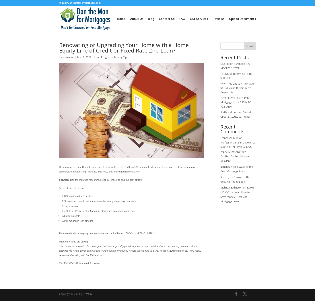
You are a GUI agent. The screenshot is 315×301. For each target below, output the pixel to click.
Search (250, 46)
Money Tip (120, 57)
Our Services (199, 19)
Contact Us (167, 19)
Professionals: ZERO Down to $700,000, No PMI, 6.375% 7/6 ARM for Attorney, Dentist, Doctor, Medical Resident (238, 152)
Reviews (218, 19)
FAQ (182, 19)
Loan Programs (103, 57)
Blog (151, 19)
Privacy (87, 294)
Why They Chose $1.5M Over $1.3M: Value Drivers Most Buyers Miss (237, 88)
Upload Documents (242, 19)
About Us (136, 19)
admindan (68, 57)
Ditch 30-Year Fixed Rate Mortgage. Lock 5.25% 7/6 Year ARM (235, 102)
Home (121, 19)
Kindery (224, 177)
